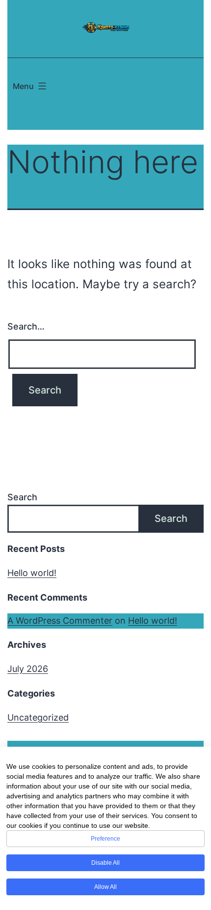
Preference (105, 838)
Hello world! (31, 573)
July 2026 (27, 669)
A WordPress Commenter (59, 620)
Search (22, 497)
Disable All (105, 862)
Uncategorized (38, 717)
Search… (26, 326)
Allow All (105, 886)
